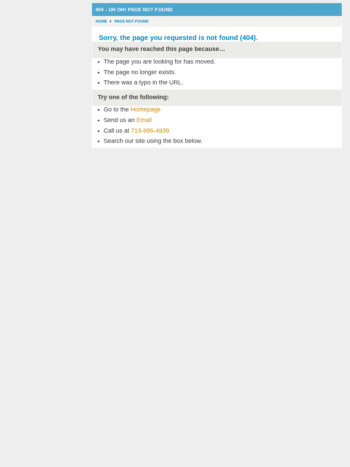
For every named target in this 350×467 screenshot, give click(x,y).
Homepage (146, 109)
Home (101, 21)
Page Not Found (132, 21)
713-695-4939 (150, 130)
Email (144, 120)
